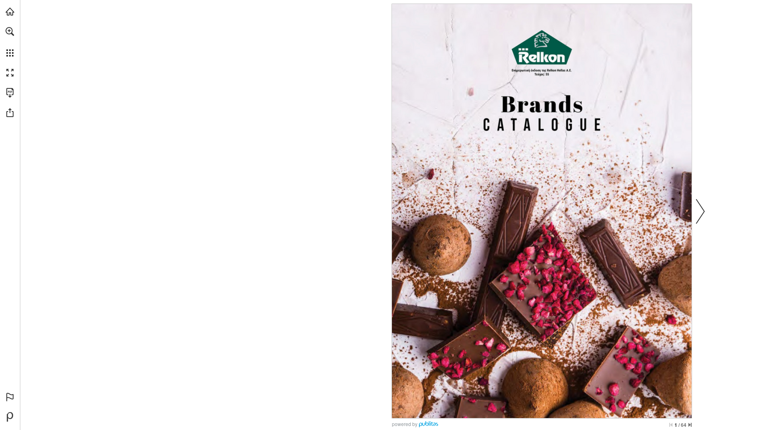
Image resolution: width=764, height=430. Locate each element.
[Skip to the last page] (690, 425)
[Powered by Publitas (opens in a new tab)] (10, 417)
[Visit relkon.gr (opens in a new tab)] (10, 12)
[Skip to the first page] (670, 425)
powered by (404, 423)
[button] (10, 31)
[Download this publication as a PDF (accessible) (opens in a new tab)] (10, 93)
